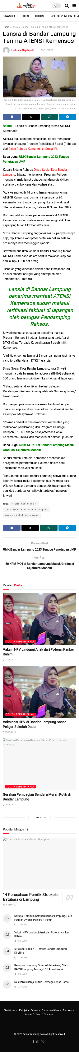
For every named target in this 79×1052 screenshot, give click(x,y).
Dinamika (9, 16)
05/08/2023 (10, 732)
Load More (39, 817)
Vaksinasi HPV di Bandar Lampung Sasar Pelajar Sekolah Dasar (34, 724)
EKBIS (25, 16)
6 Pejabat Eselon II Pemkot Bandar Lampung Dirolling (40, 951)
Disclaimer (9, 1010)
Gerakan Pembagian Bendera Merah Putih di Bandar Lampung (37, 797)
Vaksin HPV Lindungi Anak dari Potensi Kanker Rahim (38, 652)
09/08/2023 (10, 659)
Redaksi (67, 1010)
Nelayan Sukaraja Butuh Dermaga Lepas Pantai (41, 982)
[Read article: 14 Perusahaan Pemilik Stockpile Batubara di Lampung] (39, 863)
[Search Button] (67, 5)
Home (6, 27)
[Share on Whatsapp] (49, 117)
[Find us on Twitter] (42, 1042)
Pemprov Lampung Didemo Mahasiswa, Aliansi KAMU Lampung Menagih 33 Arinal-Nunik (41, 967)
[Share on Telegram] (67, 117)
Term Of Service (44, 1014)
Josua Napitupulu (24, 50)
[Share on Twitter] (31, 117)
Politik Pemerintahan (20, 641)
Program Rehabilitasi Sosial (22, 515)
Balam (28, 1014)
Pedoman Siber (50, 1010)
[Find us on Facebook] (33, 1042)
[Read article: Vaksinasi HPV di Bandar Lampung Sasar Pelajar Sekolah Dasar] (39, 692)
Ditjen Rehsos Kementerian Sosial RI (32, 149)
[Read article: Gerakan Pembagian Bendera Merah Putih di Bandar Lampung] (39, 764)
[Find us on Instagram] (37, 1042)
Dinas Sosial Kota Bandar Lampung (26, 509)
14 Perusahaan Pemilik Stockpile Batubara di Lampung (30, 897)
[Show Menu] (74, 5)
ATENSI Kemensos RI (24, 503)
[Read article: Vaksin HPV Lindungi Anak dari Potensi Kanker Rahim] (39, 619)
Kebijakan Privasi (28, 1010)
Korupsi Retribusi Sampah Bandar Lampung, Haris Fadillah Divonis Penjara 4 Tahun (43, 918)
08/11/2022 (46, 50)
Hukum (39, 16)
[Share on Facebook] (12, 117)
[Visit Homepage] (26, 6)
